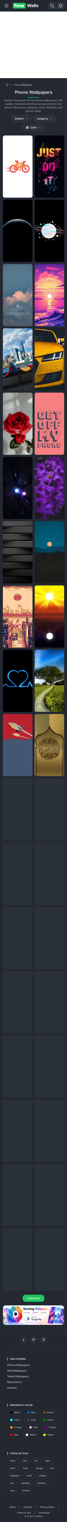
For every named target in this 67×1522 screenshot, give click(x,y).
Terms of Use (24, 1512)
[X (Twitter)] (43, 1339)
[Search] (52, 5)
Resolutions (14, 1381)
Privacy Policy (47, 1507)
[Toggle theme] (60, 5)
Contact (28, 1507)
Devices (12, 1387)
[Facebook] (23, 1339)
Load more (33, 1298)
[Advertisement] (33, 45)
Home (13, 1507)
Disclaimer (44, 1512)
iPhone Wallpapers (18, 1364)
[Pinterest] (33, 1339)
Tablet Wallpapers (18, 1376)
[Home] (7, 84)
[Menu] (6, 5)
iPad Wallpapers (17, 1370)
